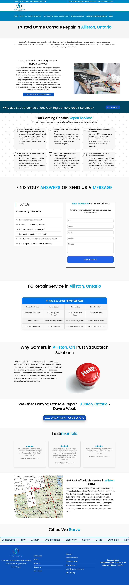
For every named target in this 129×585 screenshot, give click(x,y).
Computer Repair (34, 16)
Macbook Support (61, 16)
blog (111, 16)
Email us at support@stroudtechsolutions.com (82, 1)
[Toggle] (17, 220)
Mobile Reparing (77, 16)
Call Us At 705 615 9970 (105, 1)
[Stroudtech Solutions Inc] (23, 7)
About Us (23, 16)
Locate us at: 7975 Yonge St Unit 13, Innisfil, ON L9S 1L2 (29, 1)
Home (16, 16)
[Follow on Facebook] (16, 574)
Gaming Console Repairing (96, 16)
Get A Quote (48, 16)
